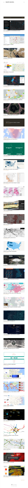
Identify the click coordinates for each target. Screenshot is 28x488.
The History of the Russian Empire (12, 334)
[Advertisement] (14, 10)
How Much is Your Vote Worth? (11, 169)
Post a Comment (7, 45)
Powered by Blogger (15, 484)
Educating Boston (8, 196)
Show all (23, 17)
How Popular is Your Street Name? (12, 182)
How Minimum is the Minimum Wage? (12, 30)
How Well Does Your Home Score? (12, 476)
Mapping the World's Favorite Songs (12, 307)
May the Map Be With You (9, 420)
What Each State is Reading (10, 251)
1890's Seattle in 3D (8, 210)
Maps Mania (10, 2)
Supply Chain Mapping (9, 405)
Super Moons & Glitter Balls (10, 139)
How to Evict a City (8, 224)
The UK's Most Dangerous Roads (11, 279)
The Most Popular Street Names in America (14, 155)
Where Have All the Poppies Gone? (12, 391)
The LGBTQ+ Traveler (9, 72)
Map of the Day (7, 449)
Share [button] (4, 45)
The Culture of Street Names (13, 122)
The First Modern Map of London (11, 348)
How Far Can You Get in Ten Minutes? (12, 293)
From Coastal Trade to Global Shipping (13, 99)
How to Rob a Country (9, 462)
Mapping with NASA (8, 58)
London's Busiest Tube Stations (11, 435)
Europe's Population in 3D (9, 237)
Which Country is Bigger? (10, 364)
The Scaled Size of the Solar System (12, 378)
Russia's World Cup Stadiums (10, 265)
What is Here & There (8, 44)
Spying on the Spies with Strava (11, 115)
